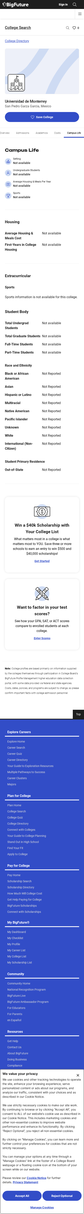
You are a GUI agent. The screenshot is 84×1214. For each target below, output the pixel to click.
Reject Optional (62, 1196)
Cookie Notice (36, 1178)
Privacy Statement (25, 1182)
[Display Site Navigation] (80, 13)
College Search (18, 27)
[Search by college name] (67, 28)
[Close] (77, 1075)
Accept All (22, 1196)
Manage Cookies (42, 1207)
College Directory (17, 41)
